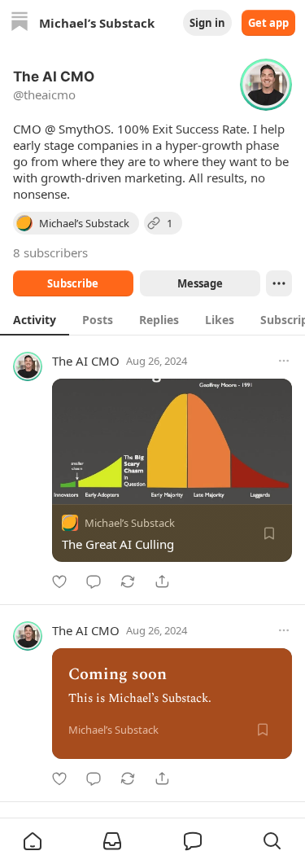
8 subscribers (50, 252)
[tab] (34, 319)
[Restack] (128, 581)
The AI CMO (86, 361)
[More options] (284, 361)
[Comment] (93, 581)
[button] (33, 841)
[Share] (162, 581)
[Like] (59, 581)
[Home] (19, 23)
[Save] (269, 533)
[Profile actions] (279, 283)
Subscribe (72, 283)
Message (199, 283)
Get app (268, 22)
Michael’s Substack (130, 522)
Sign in (207, 22)
